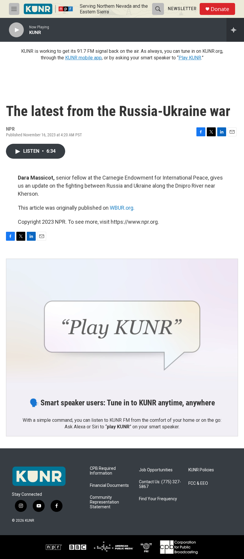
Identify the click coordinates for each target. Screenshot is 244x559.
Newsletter (182, 8)
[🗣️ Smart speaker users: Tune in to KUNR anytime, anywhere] (122, 324)
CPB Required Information (103, 470)
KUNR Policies (201, 470)
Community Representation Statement (104, 502)
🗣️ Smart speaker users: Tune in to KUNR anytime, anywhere (122, 402)
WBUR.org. (122, 208)
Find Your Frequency (158, 499)
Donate (220, 9)
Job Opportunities (156, 470)
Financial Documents (109, 485)
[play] (16, 30)
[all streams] (235, 30)
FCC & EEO (198, 483)
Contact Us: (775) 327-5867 (160, 484)
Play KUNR (190, 58)
